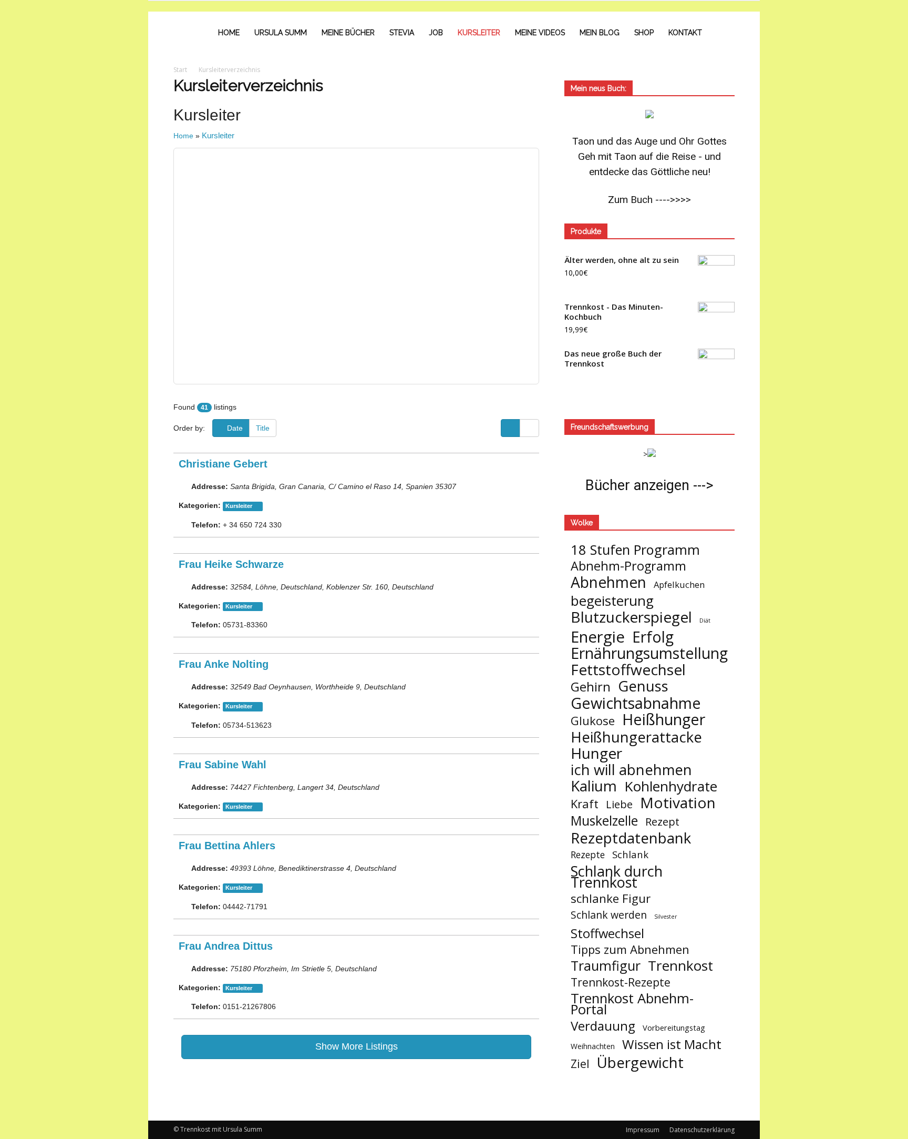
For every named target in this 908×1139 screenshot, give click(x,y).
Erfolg (653, 637)
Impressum (642, 1129)
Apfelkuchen (679, 584)
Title (263, 428)
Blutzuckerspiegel (631, 617)
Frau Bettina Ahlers (227, 845)
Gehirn (591, 686)
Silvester (665, 916)
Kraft (585, 803)
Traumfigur (606, 965)
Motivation (678, 802)
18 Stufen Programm (635, 549)
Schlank (630, 854)
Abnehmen (608, 582)
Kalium (594, 785)
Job (436, 32)
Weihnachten (593, 1046)
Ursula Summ (280, 32)
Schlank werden (609, 914)
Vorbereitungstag (674, 1027)
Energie (598, 637)
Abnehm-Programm (628, 566)
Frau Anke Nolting (224, 664)
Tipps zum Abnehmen (630, 949)
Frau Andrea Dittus (226, 946)
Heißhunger (663, 719)
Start (180, 69)
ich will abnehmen (631, 769)
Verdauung (603, 1025)
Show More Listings (356, 1046)
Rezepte (588, 854)
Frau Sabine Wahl (222, 764)
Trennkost (680, 965)
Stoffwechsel (607, 933)
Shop (644, 32)
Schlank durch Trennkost (617, 877)
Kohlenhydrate (670, 786)
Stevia (401, 32)
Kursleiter (479, 32)
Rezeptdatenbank (631, 837)
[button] (722, 32)
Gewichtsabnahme (636, 702)
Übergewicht (640, 1062)
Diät (704, 620)
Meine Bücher (348, 32)
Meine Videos (540, 32)
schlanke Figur (611, 898)
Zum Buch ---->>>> (649, 200)
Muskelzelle (604, 820)
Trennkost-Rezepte (620, 982)
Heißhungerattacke (636, 737)
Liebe (619, 804)
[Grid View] (529, 428)
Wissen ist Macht (671, 1044)
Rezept (662, 821)
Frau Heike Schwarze (231, 564)
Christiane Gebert (223, 464)
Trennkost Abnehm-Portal (632, 1004)
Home (229, 32)
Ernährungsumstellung (649, 653)
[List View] (510, 428)
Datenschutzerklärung (702, 1129)
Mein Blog (600, 32)
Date (234, 428)
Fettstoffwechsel (628, 669)
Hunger (596, 753)
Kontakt (685, 32)
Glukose (593, 720)
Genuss (643, 685)
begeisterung (612, 600)
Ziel (580, 1063)
